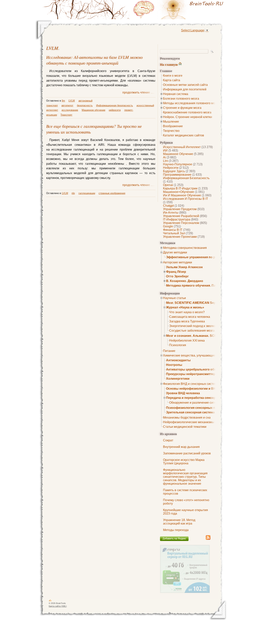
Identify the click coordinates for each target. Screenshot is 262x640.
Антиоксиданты (178, 360)
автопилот (67, 105)
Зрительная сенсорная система (190, 412)
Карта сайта (171, 80)
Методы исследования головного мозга (191, 103)
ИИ (165, 150)
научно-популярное (177, 164)
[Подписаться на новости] (208, 539)
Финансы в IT (172, 229)
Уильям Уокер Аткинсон (184, 267)
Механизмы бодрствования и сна (187, 417)
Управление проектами (180, 236)
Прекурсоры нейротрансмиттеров (192, 374)
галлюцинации (86, 193)
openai (168, 185)
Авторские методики (177, 262)
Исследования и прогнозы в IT (185, 198)
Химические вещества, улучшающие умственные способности (207, 355)
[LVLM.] (179, 9)
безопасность (85, 105)
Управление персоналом (181, 223)
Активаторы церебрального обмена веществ (201, 369)
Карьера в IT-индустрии (180, 188)
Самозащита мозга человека (189, 316)
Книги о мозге (172, 75)
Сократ (168, 440)
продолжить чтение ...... (138, 92)
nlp (73, 193)
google (168, 226)
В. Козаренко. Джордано (184, 281)
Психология (177, 345)
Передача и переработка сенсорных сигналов (201, 397)
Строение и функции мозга (182, 107)
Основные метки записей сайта (185, 84)
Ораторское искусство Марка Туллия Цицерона (183, 461)
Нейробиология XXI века (187, 340)
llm (165, 160)
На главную (169, 64)
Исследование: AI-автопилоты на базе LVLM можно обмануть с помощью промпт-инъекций (94, 60)
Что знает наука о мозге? (187, 312)
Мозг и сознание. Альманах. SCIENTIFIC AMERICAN (205, 335)
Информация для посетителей (184, 89)
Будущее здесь (174, 171)
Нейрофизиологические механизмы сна (191, 422)
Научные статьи (174, 298)
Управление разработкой (181, 216)
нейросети (170, 167)
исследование (70, 110)
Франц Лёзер (176, 271)
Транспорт (66, 114)
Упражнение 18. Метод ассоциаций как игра (179, 521)
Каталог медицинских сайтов (183, 135)
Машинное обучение (178, 154)
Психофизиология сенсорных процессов (198, 407)
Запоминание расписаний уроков (187, 453)
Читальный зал (174, 233)
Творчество (171, 130)
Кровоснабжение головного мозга (187, 112)
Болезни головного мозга (181, 98)
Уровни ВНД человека (183, 393)
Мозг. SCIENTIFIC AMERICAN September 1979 (200, 302)
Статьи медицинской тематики (184, 426)
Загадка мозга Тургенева (187, 321)
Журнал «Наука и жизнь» (185, 307)
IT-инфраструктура (176, 219)
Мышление (171, 121)
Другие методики (175, 252)
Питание (169, 350)
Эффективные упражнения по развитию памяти (203, 257)
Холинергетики (177, 378)
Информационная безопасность (186, 178)
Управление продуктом (180, 209)
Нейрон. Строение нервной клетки (187, 117)
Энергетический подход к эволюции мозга (199, 326)
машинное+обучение (178, 191)
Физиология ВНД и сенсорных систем (190, 383)
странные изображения (112, 193)
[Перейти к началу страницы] (50, 601)
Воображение (173, 126)
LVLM (52, 48)
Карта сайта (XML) (58, 606)
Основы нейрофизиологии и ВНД (192, 388)
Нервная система (175, 94)
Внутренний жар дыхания (181, 446)
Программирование (177, 174)
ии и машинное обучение (182, 195)
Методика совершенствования (185, 247)
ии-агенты (170, 212)
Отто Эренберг (177, 276)
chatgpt (168, 205)
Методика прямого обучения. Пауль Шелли (199, 285)
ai (164, 157)
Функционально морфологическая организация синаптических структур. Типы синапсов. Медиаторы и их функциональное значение (185, 476)
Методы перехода (176, 530)
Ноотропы (174, 364)
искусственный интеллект (182, 147)
